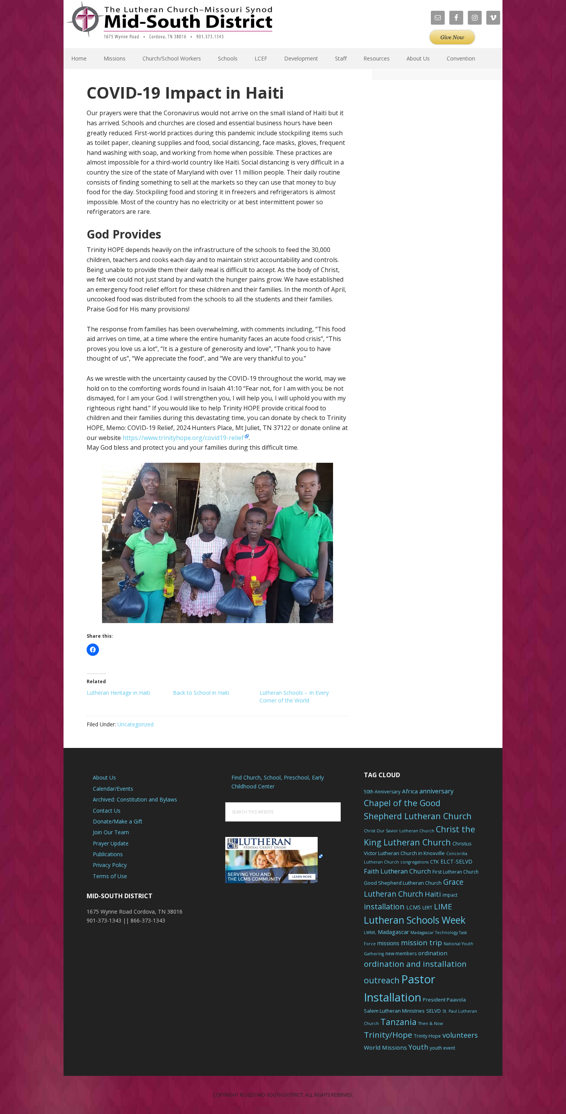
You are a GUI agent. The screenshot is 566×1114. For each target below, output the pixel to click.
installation (384, 906)
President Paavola (444, 999)
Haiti (433, 894)
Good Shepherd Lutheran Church (403, 882)
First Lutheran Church (455, 872)
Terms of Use (110, 876)
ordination (432, 953)
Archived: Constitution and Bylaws (135, 799)
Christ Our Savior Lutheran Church (399, 830)
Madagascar (393, 932)
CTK (434, 861)
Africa (410, 791)
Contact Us (107, 810)
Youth (418, 1047)
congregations (414, 862)
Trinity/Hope (388, 1034)
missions (388, 943)
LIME (443, 906)
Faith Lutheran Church (397, 871)
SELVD (433, 1010)
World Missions (385, 1047)
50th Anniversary (382, 791)
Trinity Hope (427, 1036)
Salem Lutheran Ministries (394, 1010)
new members (401, 953)
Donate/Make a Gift (117, 821)
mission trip (421, 943)
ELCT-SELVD (456, 861)
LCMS (413, 907)
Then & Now (430, 1023)
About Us (104, 777)
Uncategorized (135, 724)
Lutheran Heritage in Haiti (118, 692)
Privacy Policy (110, 865)
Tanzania (398, 1021)
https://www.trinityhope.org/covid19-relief (183, 438)
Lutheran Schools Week (415, 919)
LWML (370, 932)
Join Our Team (111, 832)
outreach (382, 980)
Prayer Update (111, 843)
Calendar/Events (113, 788)
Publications (108, 854)
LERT (427, 907)
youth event (442, 1048)
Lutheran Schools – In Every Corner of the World (294, 696)
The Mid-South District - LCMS (169, 24)
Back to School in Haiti (201, 692)
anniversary (436, 791)
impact (449, 895)
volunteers (460, 1035)
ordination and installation (415, 963)
